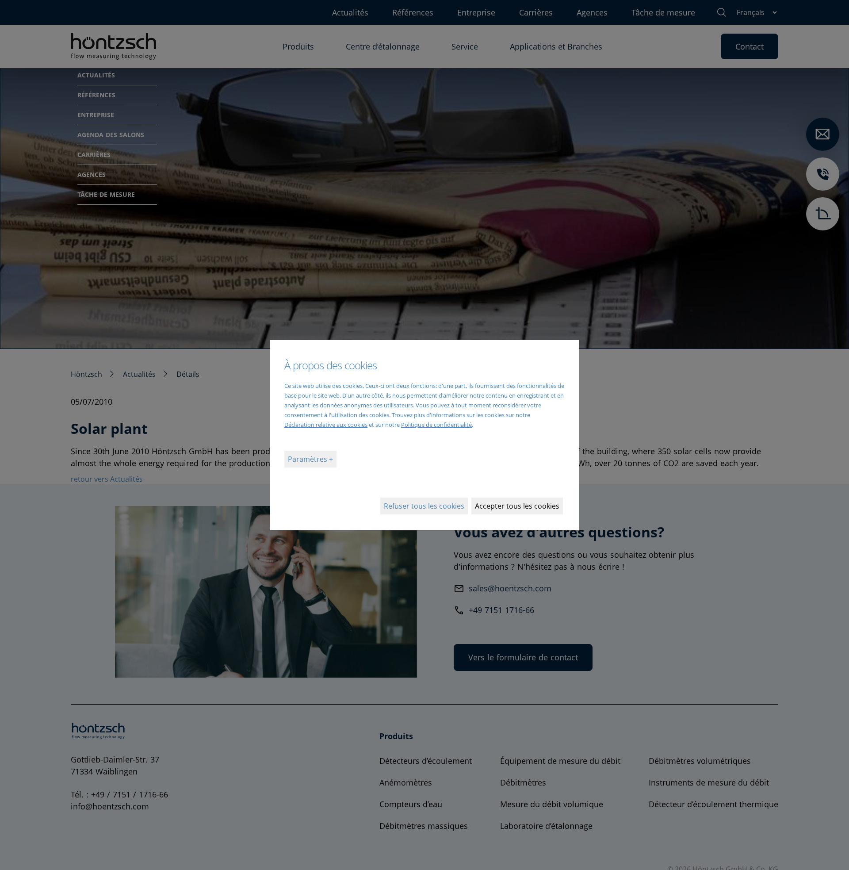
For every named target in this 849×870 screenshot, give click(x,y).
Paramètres (308, 459)
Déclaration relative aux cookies (325, 425)
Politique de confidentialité (436, 425)
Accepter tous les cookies (517, 506)
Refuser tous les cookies (424, 506)
